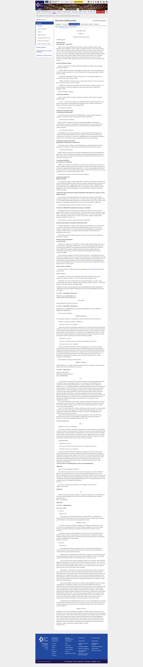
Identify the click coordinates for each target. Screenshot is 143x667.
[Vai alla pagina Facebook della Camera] (93, 3)
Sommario (65, 24)
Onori (63, 624)
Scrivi (62, 1)
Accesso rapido (100, 12)
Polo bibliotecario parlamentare (82, 651)
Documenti (59, 12)
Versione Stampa (73, 26)
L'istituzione (67, 645)
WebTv (46, 647)
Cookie (98, 661)
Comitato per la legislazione (43, 40)
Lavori (54, 12)
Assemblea (39, 25)
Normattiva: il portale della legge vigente (83, 654)
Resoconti (58, 15)
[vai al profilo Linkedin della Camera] (88, 3)
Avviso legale (87, 661)
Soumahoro (65, 540)
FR (72, 1)
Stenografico (58, 24)
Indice (57, 26)
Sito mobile (67, 1)
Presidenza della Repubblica (95, 644)
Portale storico (45, 646)
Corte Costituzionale (96, 650)
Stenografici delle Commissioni (43, 37)
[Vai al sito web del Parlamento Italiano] (54, 3)
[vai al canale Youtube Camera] (104, 3)
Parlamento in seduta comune (44, 55)
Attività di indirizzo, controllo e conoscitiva (44, 51)
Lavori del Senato (69, 647)
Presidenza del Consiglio (97, 646)
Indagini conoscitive (41, 34)
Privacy (75, 661)
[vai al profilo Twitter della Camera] (91, 3)
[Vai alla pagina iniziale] (39, 9)
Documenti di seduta (74, 24)
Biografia (54, 645)
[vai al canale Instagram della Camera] (95, 3)
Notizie (53, 649)
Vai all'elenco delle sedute (100, 20)
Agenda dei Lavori (41, 19)
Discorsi (53, 653)
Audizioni (39, 31)
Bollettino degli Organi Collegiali (44, 43)
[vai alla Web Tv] (98, 3)
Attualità (67, 651)
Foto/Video (54, 655)
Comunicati (54, 651)
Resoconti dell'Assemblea (66, 15)
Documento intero (63, 26)
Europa (85, 12)
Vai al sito (54, 643)
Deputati (38, 12)
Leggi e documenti (69, 649)
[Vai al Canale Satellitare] (101, 3)
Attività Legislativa (41, 47)
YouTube (46, 649)
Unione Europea (95, 648)
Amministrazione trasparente (44, 644)
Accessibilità (93, 661)
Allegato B (92, 269)
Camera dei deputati (48, 15)
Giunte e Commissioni (42, 28)
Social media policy (68, 661)
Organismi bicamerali (83, 646)
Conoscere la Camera (77, 12)
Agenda (53, 647)
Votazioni (96, 24)
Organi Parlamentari (46, 12)
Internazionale (91, 12)
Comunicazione (67, 12)
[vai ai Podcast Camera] (107, 3)
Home (66, 643)
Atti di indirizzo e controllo (87, 24)
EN (70, 1)
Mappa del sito (80, 661)
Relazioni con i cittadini (70, 653)
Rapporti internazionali (83, 648)
